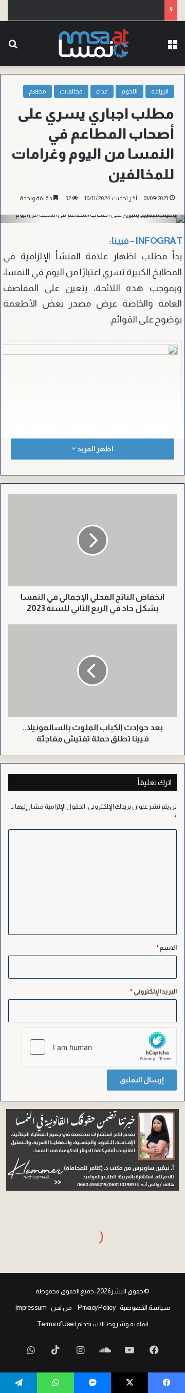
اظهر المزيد (95, 449)
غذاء (102, 91)
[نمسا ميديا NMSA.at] (92, 43)
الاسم (166, 947)
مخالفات (71, 91)
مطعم (37, 91)
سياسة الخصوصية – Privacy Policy (124, 1307)
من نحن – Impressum (43, 1307)
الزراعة (160, 91)
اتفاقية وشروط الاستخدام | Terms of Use (93, 1324)
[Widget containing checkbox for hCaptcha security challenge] (99, 1046)
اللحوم (129, 91)
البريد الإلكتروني (153, 991)
